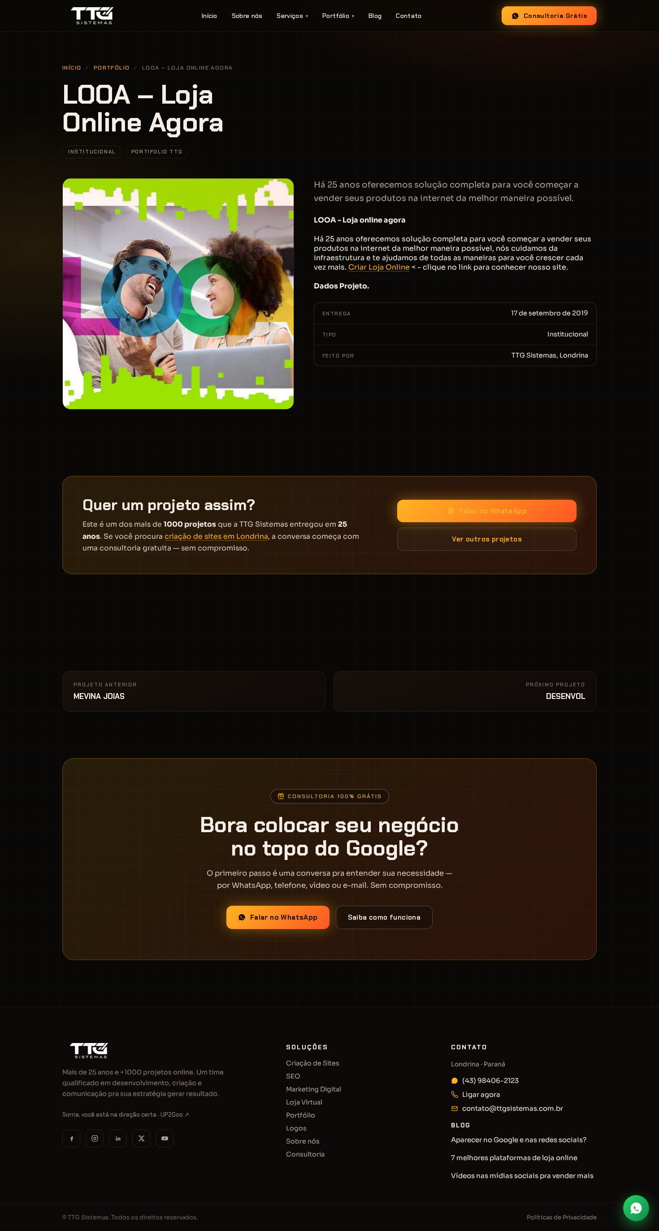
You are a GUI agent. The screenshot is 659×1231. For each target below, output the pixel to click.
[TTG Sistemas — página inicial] (92, 15)
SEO (293, 1076)
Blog (375, 16)
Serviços (292, 16)
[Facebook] (71, 1139)
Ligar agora (481, 1094)
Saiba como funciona (384, 917)
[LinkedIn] (118, 1139)
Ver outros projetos (487, 539)
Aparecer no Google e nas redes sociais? (518, 1139)
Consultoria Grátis (555, 16)
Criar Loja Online (379, 267)
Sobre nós (247, 16)
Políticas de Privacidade (562, 1217)
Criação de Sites (312, 1063)
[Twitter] (141, 1139)
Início (209, 16)
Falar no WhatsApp (493, 510)
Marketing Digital (313, 1089)
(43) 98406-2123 (490, 1080)
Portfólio (338, 16)
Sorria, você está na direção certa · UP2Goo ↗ (125, 1114)
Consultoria (305, 1154)
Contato (408, 16)
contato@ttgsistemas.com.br (512, 1108)
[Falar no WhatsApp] (636, 1208)
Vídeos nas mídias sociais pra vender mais (522, 1175)
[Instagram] (95, 1139)
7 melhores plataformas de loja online (514, 1157)
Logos (296, 1128)
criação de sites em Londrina (216, 536)
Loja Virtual (304, 1102)
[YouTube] (164, 1139)
